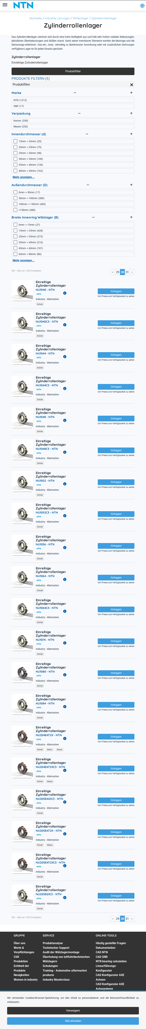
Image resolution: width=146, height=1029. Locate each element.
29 (117, 272)
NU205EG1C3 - (48, 894)
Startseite (35, 18)
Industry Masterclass (56, 979)
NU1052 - (45, 480)
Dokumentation (105, 947)
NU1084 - (45, 703)
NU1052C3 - (47, 512)
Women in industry (26, 979)
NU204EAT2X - (49, 735)
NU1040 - (45, 289)
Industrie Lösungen (57, 18)
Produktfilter (73, 71)
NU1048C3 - (47, 449)
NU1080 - (45, 671)
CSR (16, 957)
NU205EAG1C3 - (49, 799)
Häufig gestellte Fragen (111, 943)
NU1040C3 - (47, 321)
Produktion (21, 961)
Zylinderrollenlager (104, 18)
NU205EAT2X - (49, 830)
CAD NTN (102, 952)
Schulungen (50, 966)
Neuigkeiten (21, 975)
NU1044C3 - (47, 385)
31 (127, 272)
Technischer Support (56, 947)
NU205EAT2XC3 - (50, 862)
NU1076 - (45, 639)
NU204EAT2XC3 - (50, 767)
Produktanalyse (53, 943)
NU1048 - (45, 417)
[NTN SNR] (23, 5)
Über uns (19, 943)
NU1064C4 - (47, 608)
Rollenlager (80, 18)
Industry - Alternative (47, 299)
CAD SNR (102, 957)
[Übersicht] (5, 5)
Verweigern (73, 1010)
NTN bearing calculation (111, 961)
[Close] (131, 85)
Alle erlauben (73, 1021)
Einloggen (116, 291)
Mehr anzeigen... (24, 177)
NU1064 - (45, 576)
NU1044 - (45, 353)
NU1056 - (45, 544)
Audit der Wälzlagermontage (61, 952)
